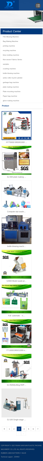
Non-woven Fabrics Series (12, 59)
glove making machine (11, 101)
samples (6, 64)
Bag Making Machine (10, 41)
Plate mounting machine (11, 91)
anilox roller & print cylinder (12, 78)
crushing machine (9, 69)
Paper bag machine (10, 96)
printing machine (9, 46)
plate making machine (11, 87)
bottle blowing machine (11, 73)
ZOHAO (16, 457)
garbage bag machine (11, 82)
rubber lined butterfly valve (13, 453)
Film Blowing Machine (11, 37)
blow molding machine (11, 55)
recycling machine (9, 50)
